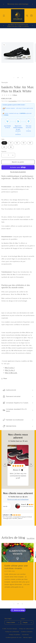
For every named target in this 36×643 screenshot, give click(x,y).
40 (4, 143)
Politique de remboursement (26, 628)
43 (23, 143)
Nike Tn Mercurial (11, 373)
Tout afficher (31, 538)
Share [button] (5, 378)
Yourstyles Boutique (12, 628)
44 (30, 143)
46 (11, 147)
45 (4, 147)
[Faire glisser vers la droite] (22, 78)
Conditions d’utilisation (27, 631)
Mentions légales (27, 637)
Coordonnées (25, 634)
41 (10, 143)
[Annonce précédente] (3, 4)
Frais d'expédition (12, 101)
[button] (4, 16)
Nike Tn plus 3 (10, 370)
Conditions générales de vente (14, 637)
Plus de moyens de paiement (18, 171)
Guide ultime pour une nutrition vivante (16, 567)
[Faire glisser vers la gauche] (14, 78)
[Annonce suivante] (32, 4)
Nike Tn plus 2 (9, 367)
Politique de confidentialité (12, 631)
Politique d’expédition (14, 634)
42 (17, 143)
